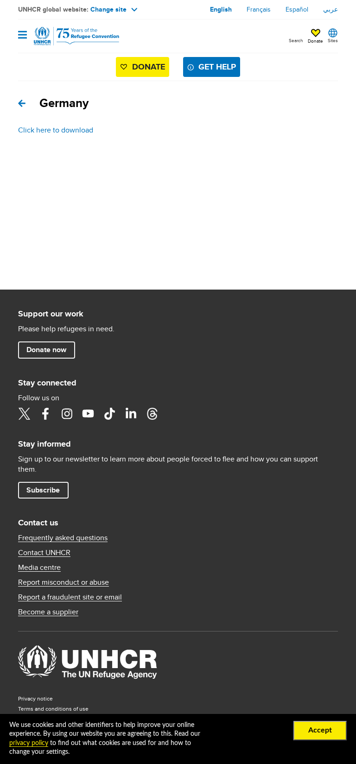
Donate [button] (315, 41)
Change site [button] (108, 9)
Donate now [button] (46, 349)
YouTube (88, 414)
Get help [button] (217, 67)
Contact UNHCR (44, 553)
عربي (330, 9)
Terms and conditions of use (53, 709)
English (221, 9)
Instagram (67, 414)
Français (259, 9)
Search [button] (296, 40)
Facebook (45, 414)
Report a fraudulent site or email (70, 597)
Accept (320, 730)
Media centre (39, 567)
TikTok (109, 414)
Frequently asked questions (63, 538)
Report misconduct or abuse (63, 582)
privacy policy (28, 743)
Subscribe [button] (43, 490)
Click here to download (55, 130)
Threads (152, 414)
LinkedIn (131, 414)
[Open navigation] (22, 35)
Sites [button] (333, 40)
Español (297, 9)
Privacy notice (35, 698)
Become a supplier (48, 612)
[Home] (65, 36)
